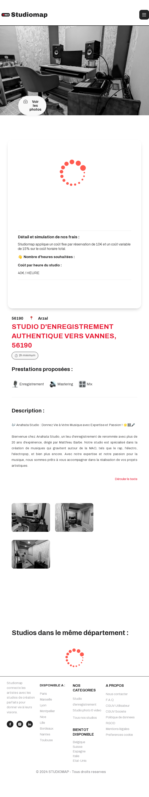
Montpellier (47, 711)
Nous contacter (117, 694)
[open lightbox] (31, 517)
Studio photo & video (87, 710)
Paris (43, 693)
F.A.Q (110, 699)
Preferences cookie (119, 734)
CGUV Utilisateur (118, 705)
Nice (43, 717)
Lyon (43, 705)
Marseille (46, 699)
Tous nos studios (85, 717)
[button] (144, 15)
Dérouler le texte (126, 479)
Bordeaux (46, 728)
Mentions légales (117, 729)
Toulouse (46, 740)
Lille (42, 722)
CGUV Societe (116, 711)
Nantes (45, 734)
